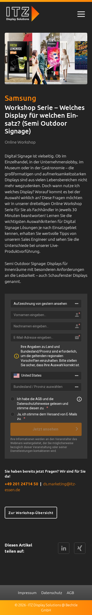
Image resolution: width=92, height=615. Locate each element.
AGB (70, 592)
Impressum (27, 592)
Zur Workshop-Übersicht (30, 512)
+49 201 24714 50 (21, 483)
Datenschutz (51, 592)
